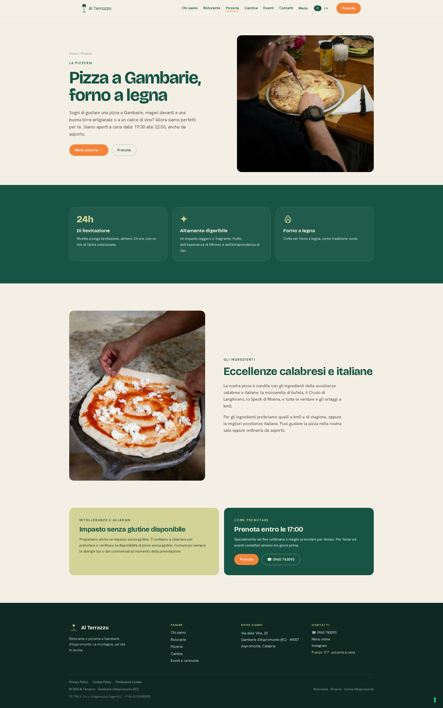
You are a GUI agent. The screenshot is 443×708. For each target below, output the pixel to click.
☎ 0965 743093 (280, 559)
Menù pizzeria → (89, 150)
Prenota (348, 8)
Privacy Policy (78, 682)
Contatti (286, 8)
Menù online (321, 639)
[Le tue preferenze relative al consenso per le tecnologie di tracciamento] (435, 700)
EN (326, 8)
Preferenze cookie (129, 682)
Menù (303, 8)
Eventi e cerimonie (185, 660)
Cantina (251, 8)
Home (73, 54)
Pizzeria (232, 8)
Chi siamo (190, 8)
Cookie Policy (102, 682)
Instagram (319, 645)
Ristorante (211, 8)
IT (317, 8)
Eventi (268, 8)
